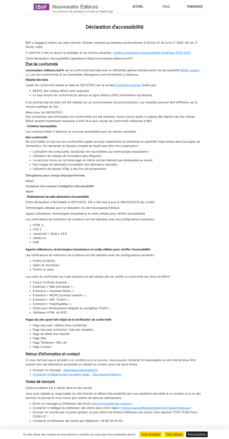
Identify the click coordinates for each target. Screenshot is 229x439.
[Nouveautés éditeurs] (86, 7)
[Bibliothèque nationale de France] (40, 7)
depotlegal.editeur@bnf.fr (80, 370)
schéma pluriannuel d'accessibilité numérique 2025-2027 (152, 52)
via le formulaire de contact (111, 403)
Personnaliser (197, 434)
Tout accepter (150, 434)
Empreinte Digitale (128, 85)
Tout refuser (174, 434)
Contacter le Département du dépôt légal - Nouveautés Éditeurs (77, 374)
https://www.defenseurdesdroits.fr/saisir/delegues (155, 408)
